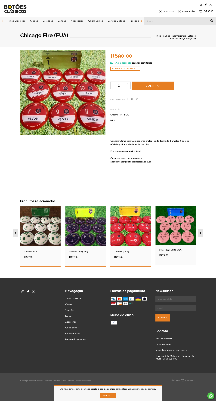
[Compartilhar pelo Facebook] (127, 98)
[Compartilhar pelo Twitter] (132, 98)
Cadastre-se (168, 11)
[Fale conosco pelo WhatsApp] (210, 395)
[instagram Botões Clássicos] (201, 4)
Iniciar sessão (188, 11)
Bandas (62, 20)
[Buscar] (212, 21)
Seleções (48, 20)
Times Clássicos (16, 20)
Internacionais (179, 35)
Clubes (34, 20)
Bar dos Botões (116, 20)
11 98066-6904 (163, 344)
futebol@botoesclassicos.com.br (171, 350)
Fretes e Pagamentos (75, 339)
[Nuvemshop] (183, 381)
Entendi (108, 395)
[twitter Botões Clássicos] (210, 4)
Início (158, 35)
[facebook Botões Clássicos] (206, 4)
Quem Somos (95, 20)
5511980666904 (163, 338)
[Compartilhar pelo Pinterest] (137, 98)
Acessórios (77, 20)
